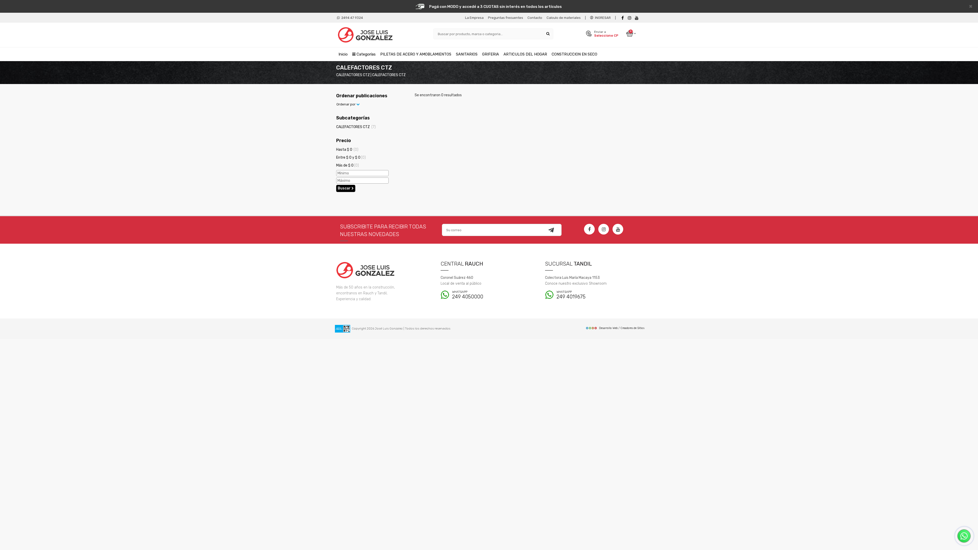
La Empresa (474, 18)
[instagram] (629, 18)
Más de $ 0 (347, 165)
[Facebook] (622, 18)
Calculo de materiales (564, 18)
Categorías (366, 54)
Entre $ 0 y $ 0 (351, 157)
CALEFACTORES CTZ (356, 127)
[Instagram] (603, 229)
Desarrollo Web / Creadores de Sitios (621, 328)
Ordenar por (346, 104)
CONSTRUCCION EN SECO (574, 54)
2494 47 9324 (351, 18)
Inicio (343, 54)
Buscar (344, 188)
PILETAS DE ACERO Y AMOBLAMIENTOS (415, 54)
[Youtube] (636, 18)
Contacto (534, 18)
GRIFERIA (490, 54)
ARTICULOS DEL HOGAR (525, 54)
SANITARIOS (467, 54)
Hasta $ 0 (347, 149)
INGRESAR (602, 18)
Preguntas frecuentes (505, 18)
